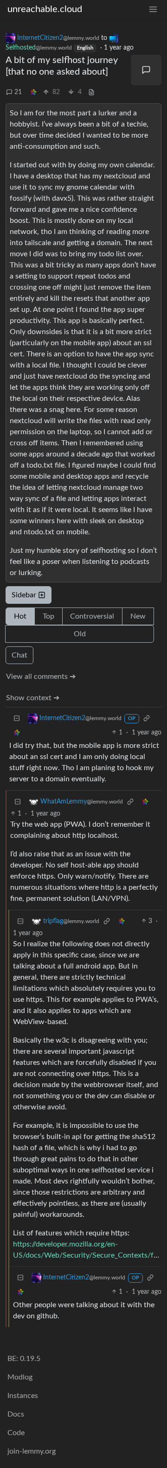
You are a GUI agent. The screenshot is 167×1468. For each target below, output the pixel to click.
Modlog (19, 1377)
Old (80, 634)
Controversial (92, 616)
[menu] (153, 9)
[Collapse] (16, 718)
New (138, 616)
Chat (19, 655)
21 (18, 92)
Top (48, 616)
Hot (20, 616)
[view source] (91, 92)
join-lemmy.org (31, 1451)
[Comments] (146, 70)
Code (16, 1432)
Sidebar (24, 595)
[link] (33, 92)
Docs (15, 1414)
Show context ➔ (32, 698)
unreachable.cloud (44, 9)
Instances (22, 1395)
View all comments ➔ (41, 676)
